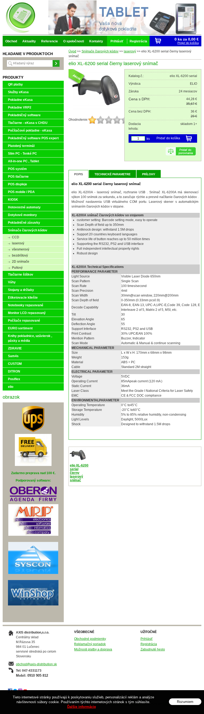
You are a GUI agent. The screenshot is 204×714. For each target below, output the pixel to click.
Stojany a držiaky (21, 290)
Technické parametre (112, 174)
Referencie (49, 41)
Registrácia (149, 644)
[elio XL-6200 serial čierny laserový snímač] (96, 111)
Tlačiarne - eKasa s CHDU (28, 123)
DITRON (14, 371)
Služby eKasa (18, 92)
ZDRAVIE (15, 348)
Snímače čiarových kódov (100, 51)
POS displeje (17, 184)
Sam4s (13, 356)
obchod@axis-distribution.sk (36, 664)
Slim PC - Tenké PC (22, 153)
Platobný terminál (21, 146)
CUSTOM (15, 364)
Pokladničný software (24, 115)
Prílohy (148, 174)
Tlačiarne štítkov (20, 274)
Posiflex (14, 379)
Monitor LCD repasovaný (27, 313)
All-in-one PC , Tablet (23, 161)
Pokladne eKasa (20, 100)
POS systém (17, 169)
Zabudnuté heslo (153, 649)
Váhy (12, 282)
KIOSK (13, 199)
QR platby (15, 84)
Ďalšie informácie (81, 707)
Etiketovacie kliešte (23, 297)
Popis (78, 174)
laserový (130, 51)
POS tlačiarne (18, 176)
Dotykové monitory (22, 215)
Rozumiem (185, 702)
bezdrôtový (20, 255)
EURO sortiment (20, 328)
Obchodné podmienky (90, 639)
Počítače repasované (24, 320)
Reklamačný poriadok (90, 644)
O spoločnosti (73, 41)
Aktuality (29, 41)
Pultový (17, 268)
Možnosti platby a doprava (93, 649)
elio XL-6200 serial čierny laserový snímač (79, 473)
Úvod (72, 51)
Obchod (11, 41)
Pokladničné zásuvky (24, 222)
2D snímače (20, 261)
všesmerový (20, 249)
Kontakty (96, 41)
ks (148, 139)
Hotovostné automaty (24, 207)
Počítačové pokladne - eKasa (30, 130)
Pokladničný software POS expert (33, 138)
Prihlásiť (147, 639)
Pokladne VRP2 (19, 107)
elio (10, 387)
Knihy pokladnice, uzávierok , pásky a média (30, 338)
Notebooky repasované (25, 305)
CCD (15, 237)
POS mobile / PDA (21, 192)
